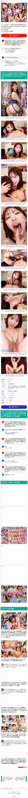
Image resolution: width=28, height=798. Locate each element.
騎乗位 (24, 386)
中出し (9, 387)
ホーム (9, 792)
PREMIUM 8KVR (11, 384)
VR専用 (17, 387)
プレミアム (10, 395)
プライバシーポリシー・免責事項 (14, 793)
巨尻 (12, 386)
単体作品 (15, 386)
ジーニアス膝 (10, 393)
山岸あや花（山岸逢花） (12, 391)
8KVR (11, 388)
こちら (15, 49)
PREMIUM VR (10, 397)
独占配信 (13, 387)
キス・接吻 (20, 386)
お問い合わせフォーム (15, 792)
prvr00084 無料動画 (10, 51)
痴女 (9, 386)
